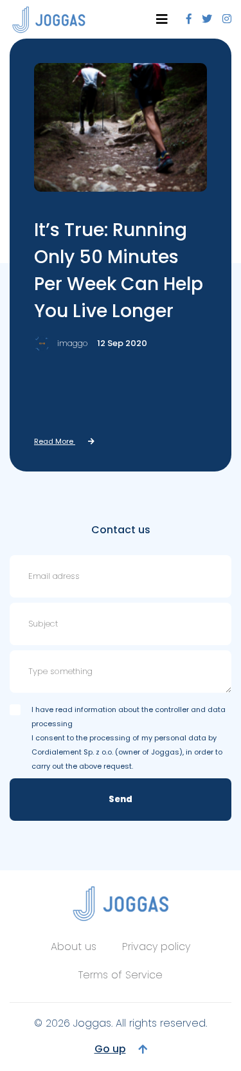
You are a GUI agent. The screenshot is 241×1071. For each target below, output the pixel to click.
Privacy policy (156, 946)
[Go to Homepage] (49, 19)
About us (73, 946)
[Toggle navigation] (162, 19)
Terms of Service (120, 974)
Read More (54, 441)
